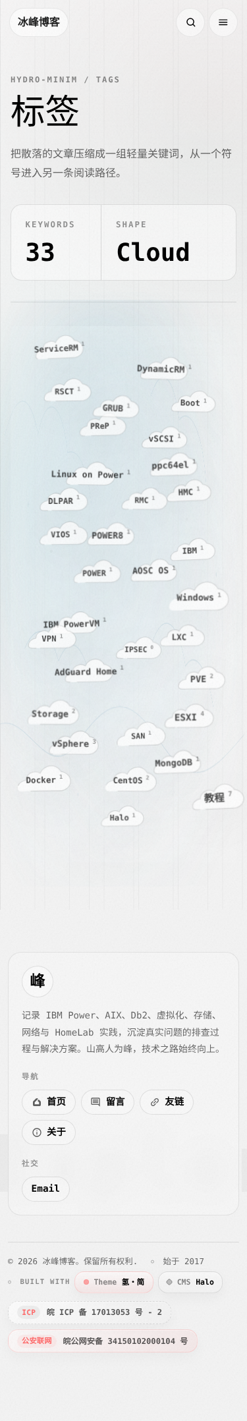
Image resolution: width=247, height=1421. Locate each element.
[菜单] (223, 22)
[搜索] (190, 22)
